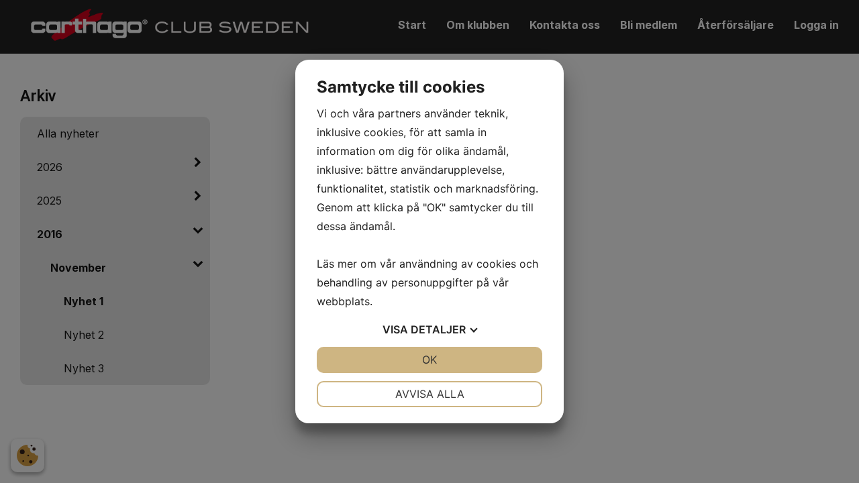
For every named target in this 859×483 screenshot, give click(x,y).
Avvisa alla (429, 393)
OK (429, 359)
